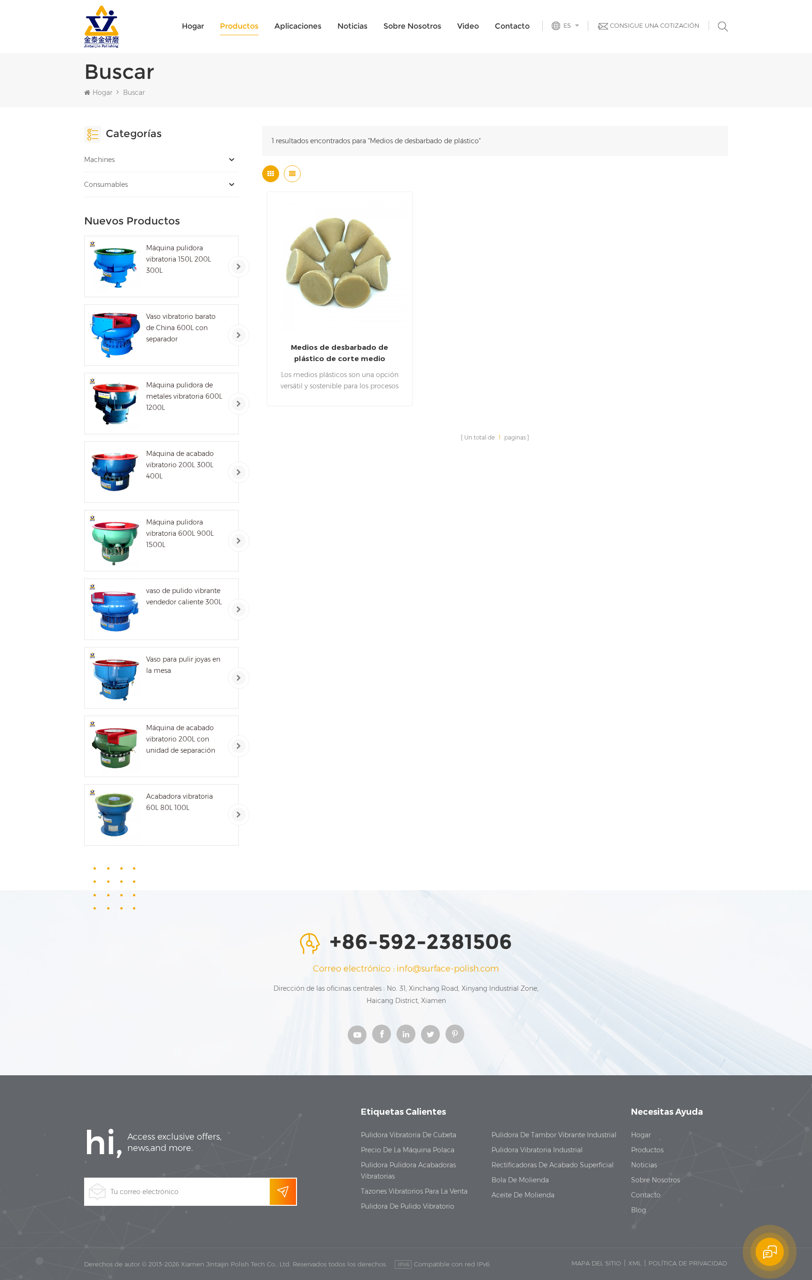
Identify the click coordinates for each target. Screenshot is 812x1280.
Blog (638, 1210)
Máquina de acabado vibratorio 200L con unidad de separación (180, 739)
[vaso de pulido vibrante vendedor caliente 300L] (114, 609)
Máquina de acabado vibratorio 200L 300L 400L (180, 464)
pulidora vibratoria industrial (537, 1150)
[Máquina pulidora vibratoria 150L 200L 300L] (114, 266)
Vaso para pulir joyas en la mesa (183, 665)
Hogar (193, 26)
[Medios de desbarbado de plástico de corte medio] (339, 264)
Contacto (512, 26)
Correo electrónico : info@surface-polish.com (406, 969)
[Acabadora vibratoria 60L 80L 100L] (114, 814)
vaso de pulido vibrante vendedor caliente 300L (184, 596)
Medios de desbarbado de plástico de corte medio (339, 353)
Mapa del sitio (596, 1263)
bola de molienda (520, 1180)
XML (634, 1263)
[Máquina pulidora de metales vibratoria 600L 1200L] (114, 403)
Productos (239, 26)
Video (468, 26)
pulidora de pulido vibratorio (407, 1206)
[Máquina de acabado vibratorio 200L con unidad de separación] (114, 746)
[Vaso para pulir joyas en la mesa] (114, 677)
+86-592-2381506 (420, 942)
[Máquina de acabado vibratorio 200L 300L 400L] (114, 472)
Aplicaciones (297, 26)
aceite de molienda (523, 1195)
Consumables (106, 184)
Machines (99, 159)
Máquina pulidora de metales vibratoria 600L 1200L (184, 396)
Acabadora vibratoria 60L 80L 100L (179, 802)
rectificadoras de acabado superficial (553, 1165)
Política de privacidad (687, 1263)
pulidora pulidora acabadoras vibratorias (408, 1170)
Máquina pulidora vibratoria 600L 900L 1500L (180, 533)
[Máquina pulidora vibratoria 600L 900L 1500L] (114, 540)
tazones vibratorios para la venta (414, 1191)
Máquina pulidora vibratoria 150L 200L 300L (178, 259)
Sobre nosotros (412, 26)
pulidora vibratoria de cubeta (408, 1135)
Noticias (352, 26)
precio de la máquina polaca (407, 1150)
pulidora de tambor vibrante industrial (554, 1135)
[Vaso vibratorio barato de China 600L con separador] (114, 335)
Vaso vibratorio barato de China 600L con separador (181, 327)
